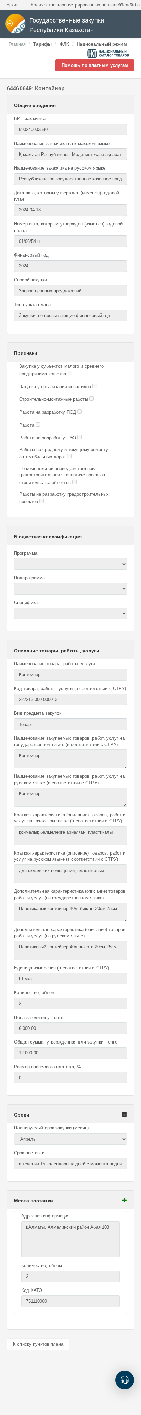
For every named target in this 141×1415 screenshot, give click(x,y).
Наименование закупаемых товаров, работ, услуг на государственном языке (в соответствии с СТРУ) (69, 741)
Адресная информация (45, 1216)
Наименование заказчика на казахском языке (62, 143)
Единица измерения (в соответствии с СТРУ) (61, 968)
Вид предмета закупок (38, 713)
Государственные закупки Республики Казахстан (66, 25)
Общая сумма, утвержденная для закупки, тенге (65, 1042)
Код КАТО (31, 1290)
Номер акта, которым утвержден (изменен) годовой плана (68, 227)
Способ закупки (30, 279)
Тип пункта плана (32, 304)
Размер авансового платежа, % (47, 1066)
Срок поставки (29, 1152)
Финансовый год (31, 255)
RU (133, 5)
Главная (17, 44)
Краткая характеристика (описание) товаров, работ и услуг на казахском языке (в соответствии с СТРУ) (70, 818)
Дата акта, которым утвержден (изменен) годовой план (66, 196)
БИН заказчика (30, 118)
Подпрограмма (29, 577)
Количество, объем (34, 992)
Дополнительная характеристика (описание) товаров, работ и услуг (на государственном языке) (70, 894)
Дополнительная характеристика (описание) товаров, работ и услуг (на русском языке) (70, 932)
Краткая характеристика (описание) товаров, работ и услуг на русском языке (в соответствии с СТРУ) (70, 856)
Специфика (26, 602)
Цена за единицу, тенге (38, 1017)
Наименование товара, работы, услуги (54, 663)
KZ (120, 5)
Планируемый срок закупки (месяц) (51, 1127)
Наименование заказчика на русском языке (59, 168)
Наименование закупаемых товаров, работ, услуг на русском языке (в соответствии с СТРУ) (69, 779)
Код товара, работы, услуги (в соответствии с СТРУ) (70, 688)
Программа (25, 553)
